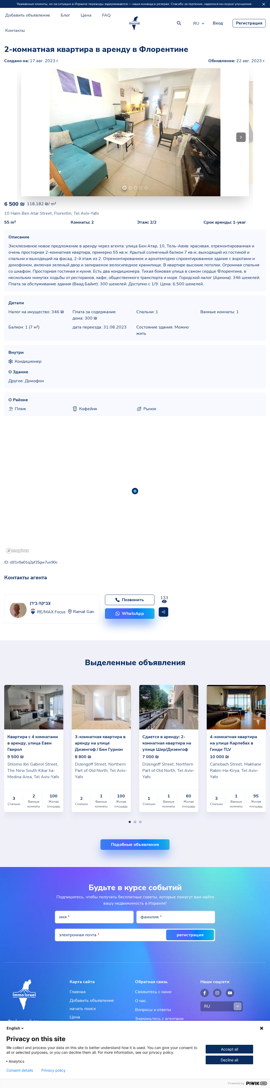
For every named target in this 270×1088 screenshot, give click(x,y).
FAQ (106, 15)
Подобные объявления (135, 844)
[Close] (264, 4)
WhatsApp (133, 613)
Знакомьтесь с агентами (159, 1019)
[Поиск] (179, 23)
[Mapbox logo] (17, 551)
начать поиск (83, 1009)
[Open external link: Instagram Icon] (217, 993)
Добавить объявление (27, 15)
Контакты (15, 30)
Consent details (19, 1070)
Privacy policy (53, 1070)
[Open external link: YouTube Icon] (230, 993)
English (13, 1028)
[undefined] (124, 188)
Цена (86, 15)
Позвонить (133, 600)
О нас (140, 1001)
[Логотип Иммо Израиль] (134, 23)
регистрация (190, 935)
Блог (65, 15)
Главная (78, 992)
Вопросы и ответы (153, 1010)
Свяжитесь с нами (153, 992)
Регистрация (249, 23)
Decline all (229, 1060)
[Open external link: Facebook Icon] (204, 993)
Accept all (229, 1049)
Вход (218, 23)
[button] (241, 137)
